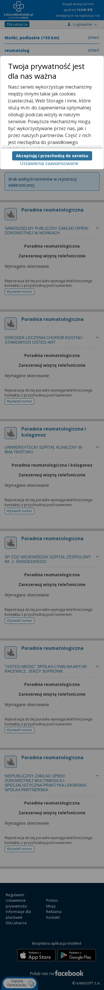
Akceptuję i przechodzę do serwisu (52, 155)
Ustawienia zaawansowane (49, 163)
